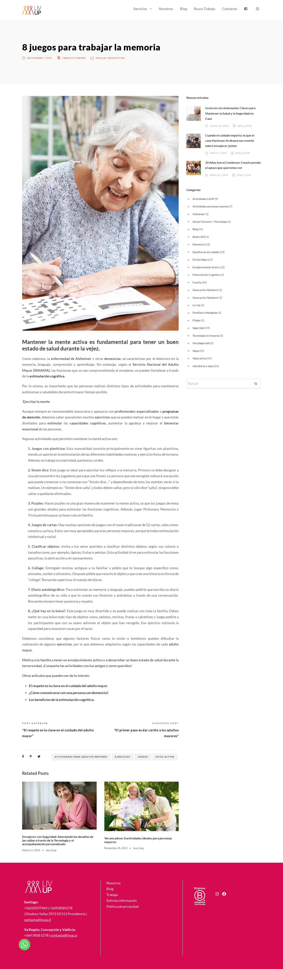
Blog (183, 9)
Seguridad (198, 327)
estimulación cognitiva (47, 376)
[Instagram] (217, 894)
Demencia (199, 244)
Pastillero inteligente (205, 312)
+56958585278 (60, 908)
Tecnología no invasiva (206, 335)
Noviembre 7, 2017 (39, 57)
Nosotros (166, 9)
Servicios (140, 9)
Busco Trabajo (204, 9)
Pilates (197, 320)
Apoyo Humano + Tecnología (210, 221)
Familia (100, 57)
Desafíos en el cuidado (206, 252)
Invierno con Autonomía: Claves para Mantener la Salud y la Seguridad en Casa (230, 113)
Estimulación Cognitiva (206, 274)
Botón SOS (199, 236)
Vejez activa (116, 57)
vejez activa (165, 756)
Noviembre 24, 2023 (116, 848)
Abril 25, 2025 (219, 175)
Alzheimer (199, 214)
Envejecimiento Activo (206, 267)
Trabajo (112, 895)
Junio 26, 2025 (219, 125)
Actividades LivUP (203, 198)
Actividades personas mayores (211, 206)
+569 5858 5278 (36, 935)
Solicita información (121, 900)
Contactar (229, 9)
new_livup (51, 850)
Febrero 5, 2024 (31, 850)
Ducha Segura (201, 259)
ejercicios (122, 756)
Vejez (196, 350)
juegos (143, 756)
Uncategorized (201, 343)
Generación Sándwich (206, 290)
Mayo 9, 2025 (218, 153)
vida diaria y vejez (203, 366)
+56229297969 (35, 908)
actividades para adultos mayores (81, 756)
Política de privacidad (122, 906)
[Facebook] (224, 894)
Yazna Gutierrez (74, 57)
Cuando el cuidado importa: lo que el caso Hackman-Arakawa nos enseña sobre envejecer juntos (229, 140)
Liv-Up (196, 305)
